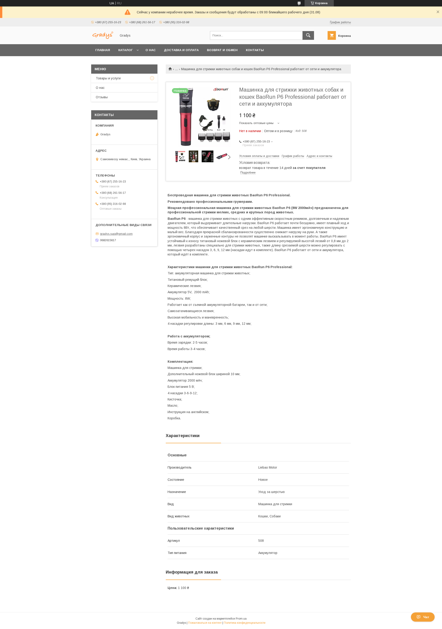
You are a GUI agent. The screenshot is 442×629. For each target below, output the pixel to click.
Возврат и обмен (222, 50)
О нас (150, 50)
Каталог (125, 50)
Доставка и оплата (181, 50)
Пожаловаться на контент (205, 622)
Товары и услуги (108, 78)
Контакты (255, 50)
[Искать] (308, 35)
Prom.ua (241, 618)
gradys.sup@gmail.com (116, 233)
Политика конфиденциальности (244, 622)
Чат (426, 617)
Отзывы (102, 97)
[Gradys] (102, 38)
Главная (102, 50)
